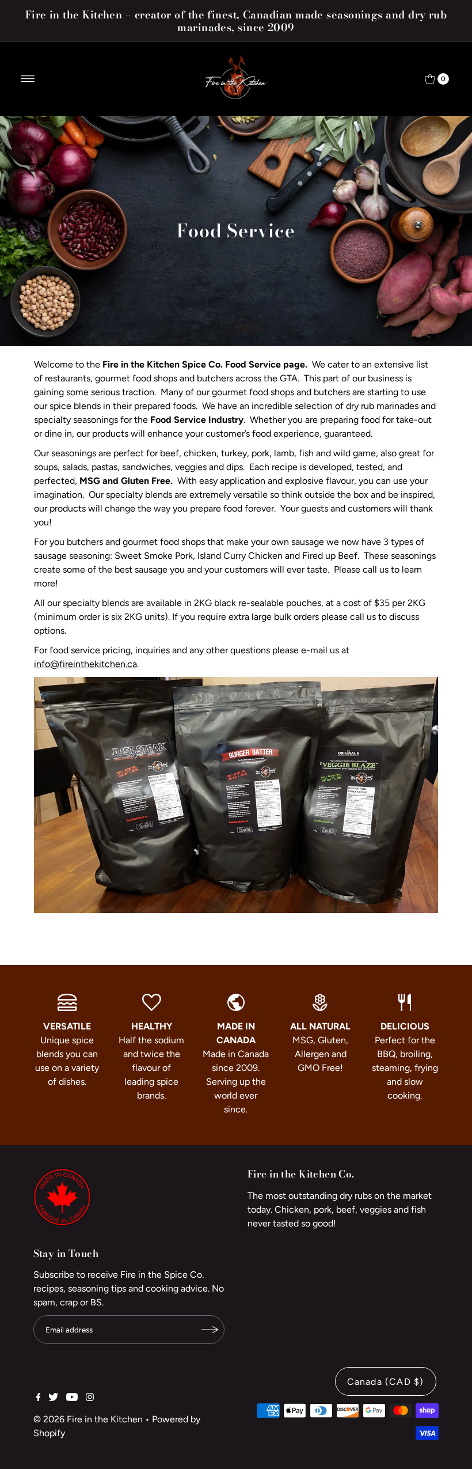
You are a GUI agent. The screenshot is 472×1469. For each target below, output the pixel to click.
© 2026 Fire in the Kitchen (88, 1419)
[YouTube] (72, 1398)
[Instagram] (90, 1398)
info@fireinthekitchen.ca (85, 663)
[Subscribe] (210, 1329)
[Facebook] (38, 1398)
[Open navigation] (28, 79)
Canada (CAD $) (385, 1381)
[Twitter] (53, 1398)
